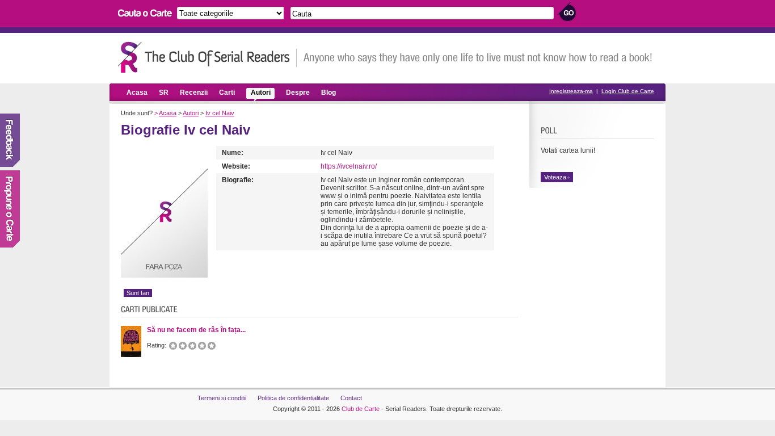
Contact (351, 398)
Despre (298, 93)
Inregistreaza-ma (571, 91)
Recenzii (194, 93)
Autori (261, 93)
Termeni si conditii (221, 398)
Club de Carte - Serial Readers (207, 57)
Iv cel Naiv (219, 113)
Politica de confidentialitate (293, 398)
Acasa (137, 93)
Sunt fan (138, 293)
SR (164, 93)
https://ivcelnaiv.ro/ (349, 166)
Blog (328, 93)
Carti (227, 93)
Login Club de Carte (627, 91)
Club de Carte (361, 408)
